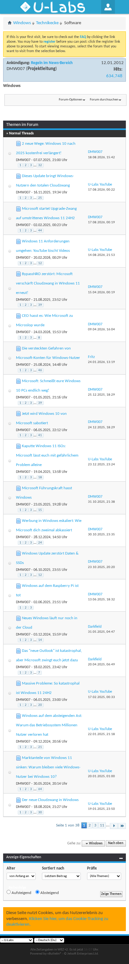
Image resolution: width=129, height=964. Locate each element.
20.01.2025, (101, 776)
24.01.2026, (101, 362)
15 (40, 510)
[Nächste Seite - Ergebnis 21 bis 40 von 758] (114, 826)
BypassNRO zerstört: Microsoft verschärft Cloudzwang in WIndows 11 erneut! (48, 283)
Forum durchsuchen (104, 99)
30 (40, 812)
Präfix (92, 868)
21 (40, 747)
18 (40, 477)
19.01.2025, (101, 809)
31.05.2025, (101, 632)
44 (40, 230)
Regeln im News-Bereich (52, 63)
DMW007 (16, 69)
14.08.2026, (101, 255)
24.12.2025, (101, 427)
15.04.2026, (101, 292)
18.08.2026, (101, 157)
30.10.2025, (101, 534)
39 (40, 305)
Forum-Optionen (70, 99)
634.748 (114, 76)
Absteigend (49, 893)
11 (102, 825)
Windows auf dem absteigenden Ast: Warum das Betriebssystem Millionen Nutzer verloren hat (49, 725)
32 (40, 165)
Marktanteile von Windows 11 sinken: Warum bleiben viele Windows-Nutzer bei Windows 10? (48, 767)
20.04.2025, (101, 664)
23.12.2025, (101, 464)
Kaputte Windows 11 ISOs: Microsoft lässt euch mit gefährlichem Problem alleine (47, 455)
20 (40, 705)
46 (40, 370)
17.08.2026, (101, 190)
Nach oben (115, 843)
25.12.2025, (101, 395)
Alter (11, 868)
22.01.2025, (101, 734)
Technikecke (47, 23)
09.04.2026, (101, 329)
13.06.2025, (101, 599)
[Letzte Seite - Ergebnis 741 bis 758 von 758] (122, 826)
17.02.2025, (101, 697)
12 (40, 263)
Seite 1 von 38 (68, 825)
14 (40, 640)
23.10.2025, (101, 567)
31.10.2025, (101, 502)
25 (40, 198)
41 (40, 435)
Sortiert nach (53, 868)
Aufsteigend (21, 893)
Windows (22, 23)
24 (40, 542)
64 (40, 789)
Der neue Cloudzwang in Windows (50, 800)
